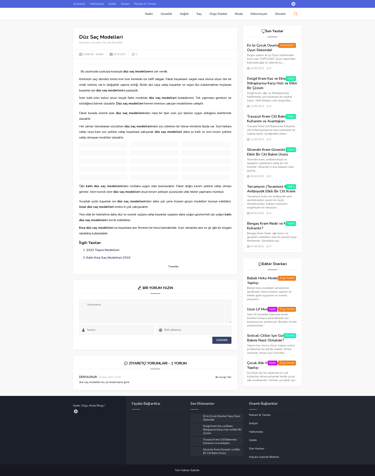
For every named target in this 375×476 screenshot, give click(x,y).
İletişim (125, 4)
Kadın (149, 14)
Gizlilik (112, 4)
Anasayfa (79, 4)
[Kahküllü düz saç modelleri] (154, 153)
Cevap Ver (225, 377)
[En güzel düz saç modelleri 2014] (103, 153)
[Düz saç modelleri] (206, 144)
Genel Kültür (287, 45)
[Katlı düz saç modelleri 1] (103, 161)
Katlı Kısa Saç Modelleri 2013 (108, 257)
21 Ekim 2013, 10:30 (110, 377)
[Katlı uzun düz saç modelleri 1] (206, 161)
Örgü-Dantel (218, 14)
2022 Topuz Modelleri (102, 250)
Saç (199, 14)
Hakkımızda (97, 4)
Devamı (280, 14)
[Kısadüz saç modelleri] (206, 169)
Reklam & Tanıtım (145, 4)
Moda (239, 14)
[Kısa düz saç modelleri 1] (103, 169)
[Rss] (293, 4)
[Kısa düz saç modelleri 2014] (154, 169)
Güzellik (166, 14)
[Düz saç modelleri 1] (154, 144)
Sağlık (184, 14)
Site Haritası (256, 448)
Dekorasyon (259, 14)
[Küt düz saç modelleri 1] (103, 177)
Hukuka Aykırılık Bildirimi (264, 457)
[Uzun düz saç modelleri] (206, 177)
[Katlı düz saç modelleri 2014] (154, 161)
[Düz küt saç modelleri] (103, 144)
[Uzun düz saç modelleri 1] (154, 177)
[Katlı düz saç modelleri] (206, 153)
